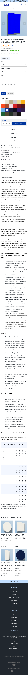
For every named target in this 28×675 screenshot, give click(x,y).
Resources (14, 133)
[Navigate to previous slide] (3, 23)
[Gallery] (14, 23)
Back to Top (14, 581)
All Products (14, 603)
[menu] (25, 4)
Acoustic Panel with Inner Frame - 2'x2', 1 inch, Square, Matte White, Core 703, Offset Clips (21, 537)
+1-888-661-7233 (14, 643)
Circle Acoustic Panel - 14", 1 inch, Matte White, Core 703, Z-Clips (6, 536)
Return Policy (14, 620)
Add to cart (18, 123)
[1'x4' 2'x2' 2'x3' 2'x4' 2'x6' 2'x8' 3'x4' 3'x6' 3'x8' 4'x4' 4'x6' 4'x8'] (14, 65)
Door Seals (14, 594)
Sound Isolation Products (14, 597)
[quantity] (3, 123)
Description (14, 129)
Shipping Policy (14, 617)
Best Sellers (14, 600)
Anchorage (10, 93)
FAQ (14, 141)
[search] (17, 4)
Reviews (14, 137)
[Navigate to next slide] (24, 23)
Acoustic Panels (14, 591)
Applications (14, 606)
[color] (3, 102)
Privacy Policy (14, 626)
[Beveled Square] (14, 78)
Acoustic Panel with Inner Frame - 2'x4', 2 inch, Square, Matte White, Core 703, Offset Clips (7, 565)
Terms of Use (14, 623)
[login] (21, 4)
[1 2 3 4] (14, 71)
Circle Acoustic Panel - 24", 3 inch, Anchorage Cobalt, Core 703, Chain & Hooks (20, 565)
